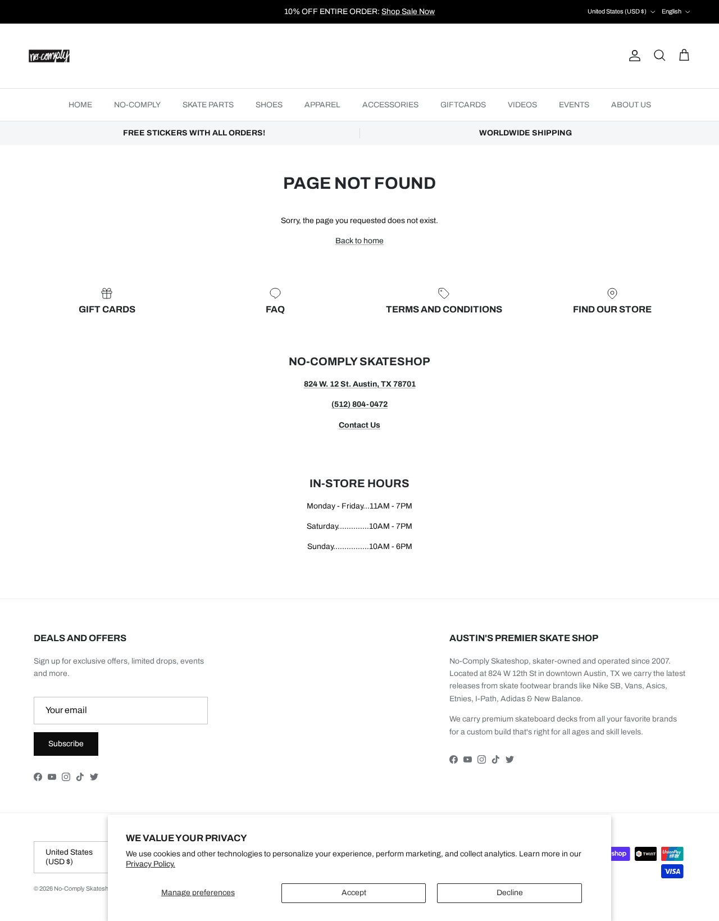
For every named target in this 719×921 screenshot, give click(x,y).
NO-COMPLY (137, 105)
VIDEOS (522, 105)
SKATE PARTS (208, 105)
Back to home (359, 241)
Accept (354, 892)
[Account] (632, 55)
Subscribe (66, 743)
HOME (80, 105)
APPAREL (322, 105)
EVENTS (574, 105)
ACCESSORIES (390, 105)
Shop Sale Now (408, 11)
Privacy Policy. (150, 864)
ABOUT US (631, 105)
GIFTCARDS (463, 105)
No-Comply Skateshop (84, 888)
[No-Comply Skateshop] (49, 56)
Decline (510, 892)
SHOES (269, 105)
